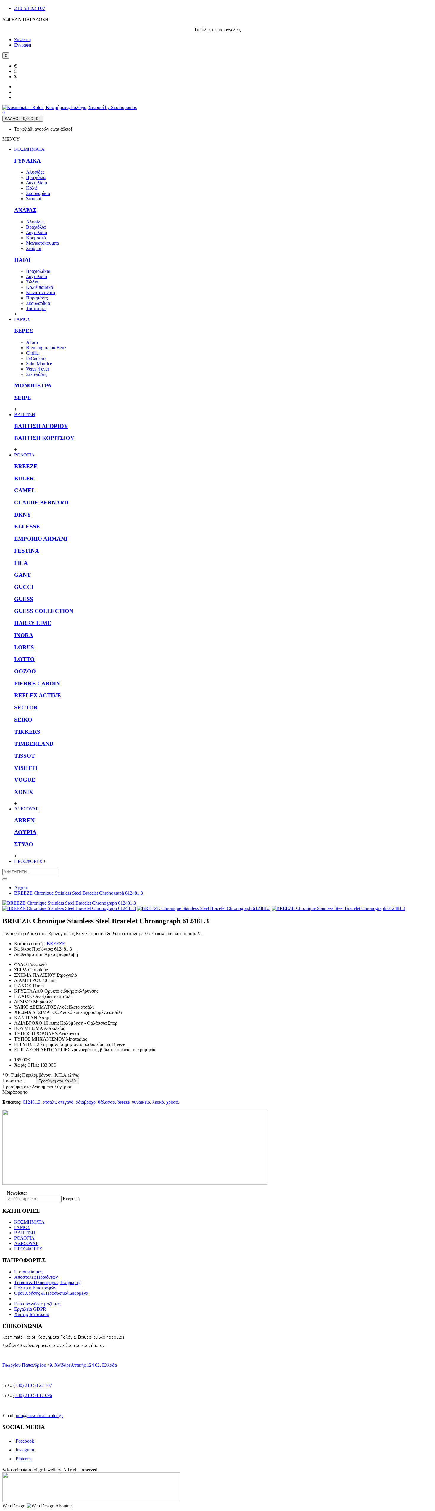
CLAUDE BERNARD (41, 502)
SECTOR (26, 707)
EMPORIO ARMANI (40, 539)
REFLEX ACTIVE (37, 695)
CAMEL (25, 490)
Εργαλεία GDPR (30, 1309)
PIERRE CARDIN (37, 683)
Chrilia (32, 352)
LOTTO (24, 659)
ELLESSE (27, 526)
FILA (21, 563)
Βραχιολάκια (38, 271)
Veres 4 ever (37, 368)
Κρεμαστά (36, 237)
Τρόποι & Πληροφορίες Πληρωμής (47, 1282)
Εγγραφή (71, 1198)
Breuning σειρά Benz (46, 347)
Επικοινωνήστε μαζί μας (37, 1303)
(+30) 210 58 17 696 (32, 1395)
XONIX (23, 792)
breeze (123, 1102)
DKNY (22, 515)
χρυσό (172, 1102)
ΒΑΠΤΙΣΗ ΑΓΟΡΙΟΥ (41, 426)
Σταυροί (33, 198)
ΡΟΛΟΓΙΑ (24, 1238)
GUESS (23, 599)
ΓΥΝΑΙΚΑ (27, 161)
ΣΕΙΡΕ (22, 398)
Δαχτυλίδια (36, 182)
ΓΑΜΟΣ (22, 1227)
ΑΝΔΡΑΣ (25, 210)
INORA (23, 635)
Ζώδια (32, 281)
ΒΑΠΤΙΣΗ (24, 1232)
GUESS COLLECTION (43, 611)
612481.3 (32, 1102)
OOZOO (25, 671)
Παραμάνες (37, 297)
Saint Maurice (39, 363)
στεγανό (65, 1102)
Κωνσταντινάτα (40, 292)
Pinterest (24, 1458)
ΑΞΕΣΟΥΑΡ (26, 1243)
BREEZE (26, 466)
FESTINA (26, 551)
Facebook (25, 1440)
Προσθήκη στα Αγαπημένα (27, 1086)
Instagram (25, 1449)
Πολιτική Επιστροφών (35, 1287)
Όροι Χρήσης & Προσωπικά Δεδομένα (51, 1293)
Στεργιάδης (36, 374)
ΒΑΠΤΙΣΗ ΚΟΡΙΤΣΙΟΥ (44, 438)
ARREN (24, 820)
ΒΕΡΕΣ (23, 331)
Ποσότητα (12, 1080)
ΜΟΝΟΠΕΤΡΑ (32, 385)
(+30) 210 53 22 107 (32, 1385)
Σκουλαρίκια (38, 193)
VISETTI (25, 768)
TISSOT (24, 756)
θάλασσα (106, 1102)
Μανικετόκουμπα (42, 243)
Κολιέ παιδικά (39, 287)
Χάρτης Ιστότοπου (31, 1314)
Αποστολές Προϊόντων (36, 1277)
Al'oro (32, 342)
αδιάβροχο (86, 1102)
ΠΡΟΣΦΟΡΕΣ (28, 1248)
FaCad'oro (36, 358)
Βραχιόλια (36, 177)
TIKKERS (27, 732)
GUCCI (23, 587)
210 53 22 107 (29, 8)
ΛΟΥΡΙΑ (25, 832)
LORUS (24, 647)
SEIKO (23, 720)
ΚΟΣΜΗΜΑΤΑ (29, 1222)
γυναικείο (141, 1102)
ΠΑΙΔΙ (22, 260)
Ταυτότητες (36, 308)
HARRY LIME (32, 623)
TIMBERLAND (34, 744)
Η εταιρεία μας (28, 1271)
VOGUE (24, 780)
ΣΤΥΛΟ (23, 844)
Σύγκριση (63, 1086)
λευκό (158, 1102)
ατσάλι (49, 1102)
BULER (24, 478)
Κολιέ (32, 187)
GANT (22, 575)
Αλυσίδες (35, 171)
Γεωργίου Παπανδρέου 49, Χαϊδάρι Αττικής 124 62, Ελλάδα (59, 1365)
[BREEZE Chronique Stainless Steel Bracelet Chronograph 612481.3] (69, 903)
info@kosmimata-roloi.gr (39, 1415)
